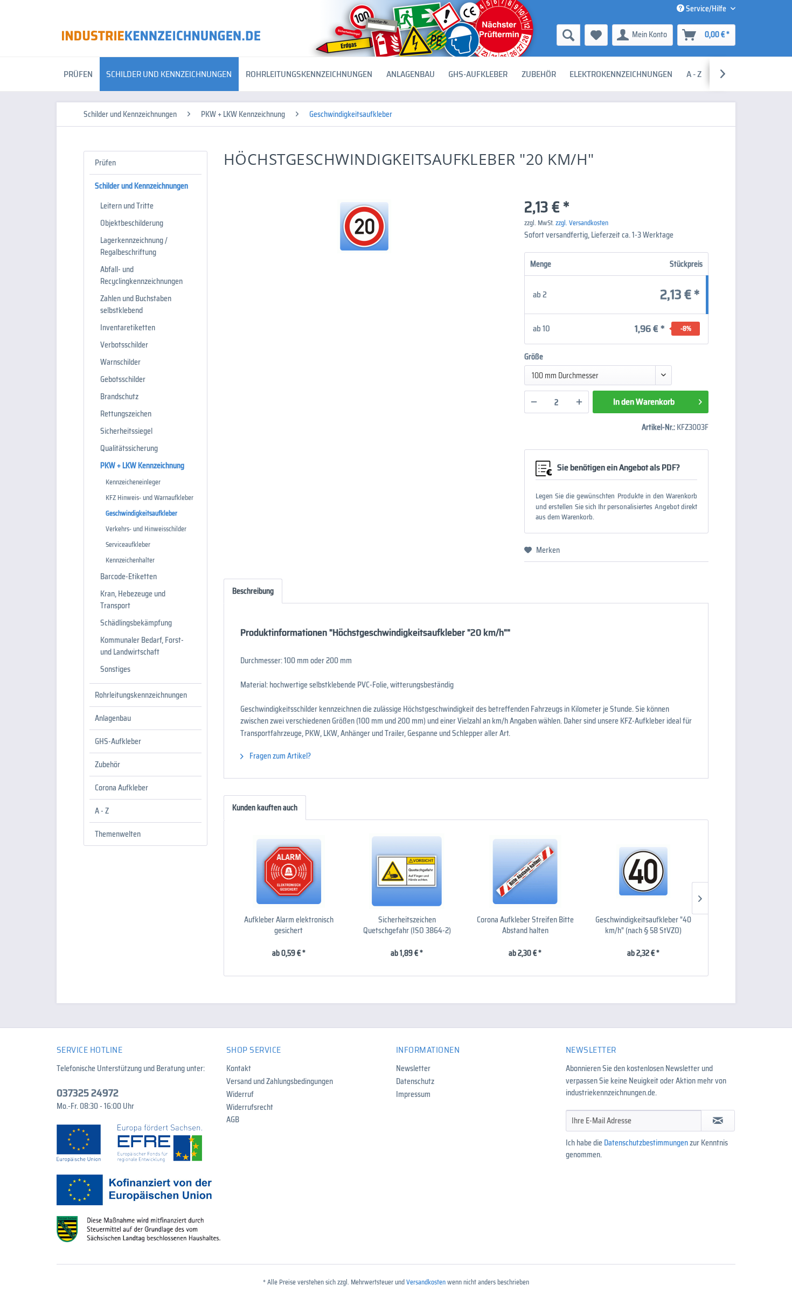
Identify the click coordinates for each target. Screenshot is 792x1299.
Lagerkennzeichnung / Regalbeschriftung (134, 246)
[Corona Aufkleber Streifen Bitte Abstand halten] (525, 871)
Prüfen (105, 163)
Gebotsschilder (122, 379)
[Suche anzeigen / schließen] (568, 35)
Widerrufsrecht (249, 1107)
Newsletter (413, 1068)
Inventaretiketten (127, 328)
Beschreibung (253, 591)
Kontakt (238, 1068)
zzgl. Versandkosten (581, 223)
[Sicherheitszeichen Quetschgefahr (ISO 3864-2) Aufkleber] (407, 871)
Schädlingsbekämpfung (136, 623)
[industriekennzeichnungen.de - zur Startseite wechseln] (161, 35)
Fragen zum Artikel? (279, 756)
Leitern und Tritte (127, 206)
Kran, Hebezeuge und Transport (132, 600)
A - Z (102, 811)
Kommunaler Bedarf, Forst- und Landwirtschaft (142, 646)
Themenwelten (118, 834)
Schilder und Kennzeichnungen (141, 186)
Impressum (413, 1094)
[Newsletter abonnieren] (718, 1120)
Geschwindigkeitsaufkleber (141, 513)
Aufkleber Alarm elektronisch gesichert (289, 925)
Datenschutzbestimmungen (646, 1143)
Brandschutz (119, 396)
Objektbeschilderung (131, 223)
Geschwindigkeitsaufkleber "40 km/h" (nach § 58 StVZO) (643, 925)
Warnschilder (120, 362)
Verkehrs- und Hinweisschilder (146, 529)
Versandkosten (426, 1282)
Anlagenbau (113, 718)
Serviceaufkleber (128, 544)
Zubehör (107, 764)
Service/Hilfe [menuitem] (706, 9)
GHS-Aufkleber (118, 741)
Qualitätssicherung (129, 448)
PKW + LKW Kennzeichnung (142, 465)
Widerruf (240, 1094)
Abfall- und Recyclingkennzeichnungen (141, 275)
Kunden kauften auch (264, 808)
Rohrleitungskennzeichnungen (141, 695)
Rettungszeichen (125, 414)
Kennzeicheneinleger (133, 482)
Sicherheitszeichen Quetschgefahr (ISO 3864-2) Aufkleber (407, 925)
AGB (232, 1120)
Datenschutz (415, 1081)
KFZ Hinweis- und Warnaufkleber (149, 497)
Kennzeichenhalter (130, 560)
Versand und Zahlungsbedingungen (279, 1081)
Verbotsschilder (124, 345)
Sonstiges (115, 669)
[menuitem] (485, 35)
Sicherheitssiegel (126, 431)
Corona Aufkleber (121, 788)
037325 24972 (88, 1093)
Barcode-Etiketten (128, 576)
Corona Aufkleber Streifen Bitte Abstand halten (525, 925)
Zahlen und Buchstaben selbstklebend (135, 304)
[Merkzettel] (596, 35)
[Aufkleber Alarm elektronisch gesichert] (289, 871)
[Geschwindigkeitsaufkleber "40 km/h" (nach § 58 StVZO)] (644, 871)
